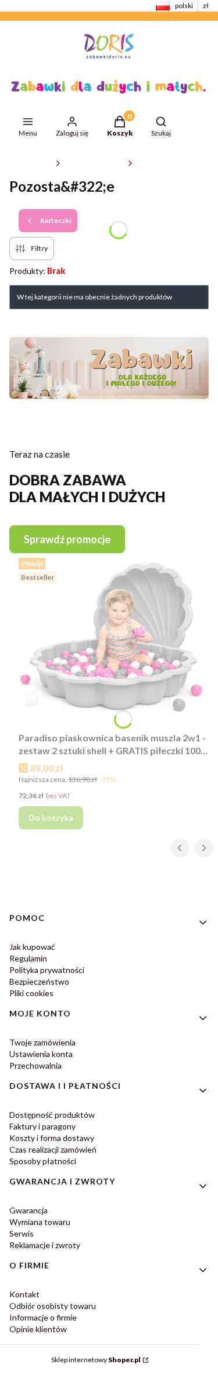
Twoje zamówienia (42, 1042)
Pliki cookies (31, 993)
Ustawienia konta (41, 1054)
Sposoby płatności (42, 1161)
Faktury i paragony (42, 1126)
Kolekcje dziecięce (94, 163)
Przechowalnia (35, 1065)
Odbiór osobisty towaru (52, 1306)
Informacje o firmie (43, 1317)
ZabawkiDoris (30, 163)
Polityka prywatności (46, 970)
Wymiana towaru (39, 1222)
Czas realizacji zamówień (53, 1149)
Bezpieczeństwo (39, 981)
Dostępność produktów (52, 1115)
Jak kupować (32, 947)
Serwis (21, 1233)
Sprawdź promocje (67, 539)
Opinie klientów (38, 1329)
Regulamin (28, 958)
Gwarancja (28, 1210)
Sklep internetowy (96, 1359)
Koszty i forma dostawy (51, 1138)
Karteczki (152, 163)
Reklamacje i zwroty (44, 1245)
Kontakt (24, 1294)
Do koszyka (50, 817)
